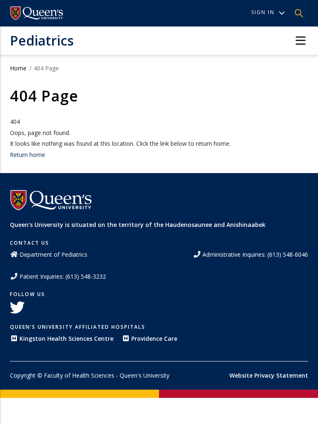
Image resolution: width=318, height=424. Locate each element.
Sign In (263, 12)
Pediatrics (42, 40)
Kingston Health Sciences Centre (66, 338)
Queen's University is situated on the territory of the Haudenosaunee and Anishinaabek (137, 225)
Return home (27, 155)
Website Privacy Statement (268, 375)
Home (18, 68)
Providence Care (154, 338)
